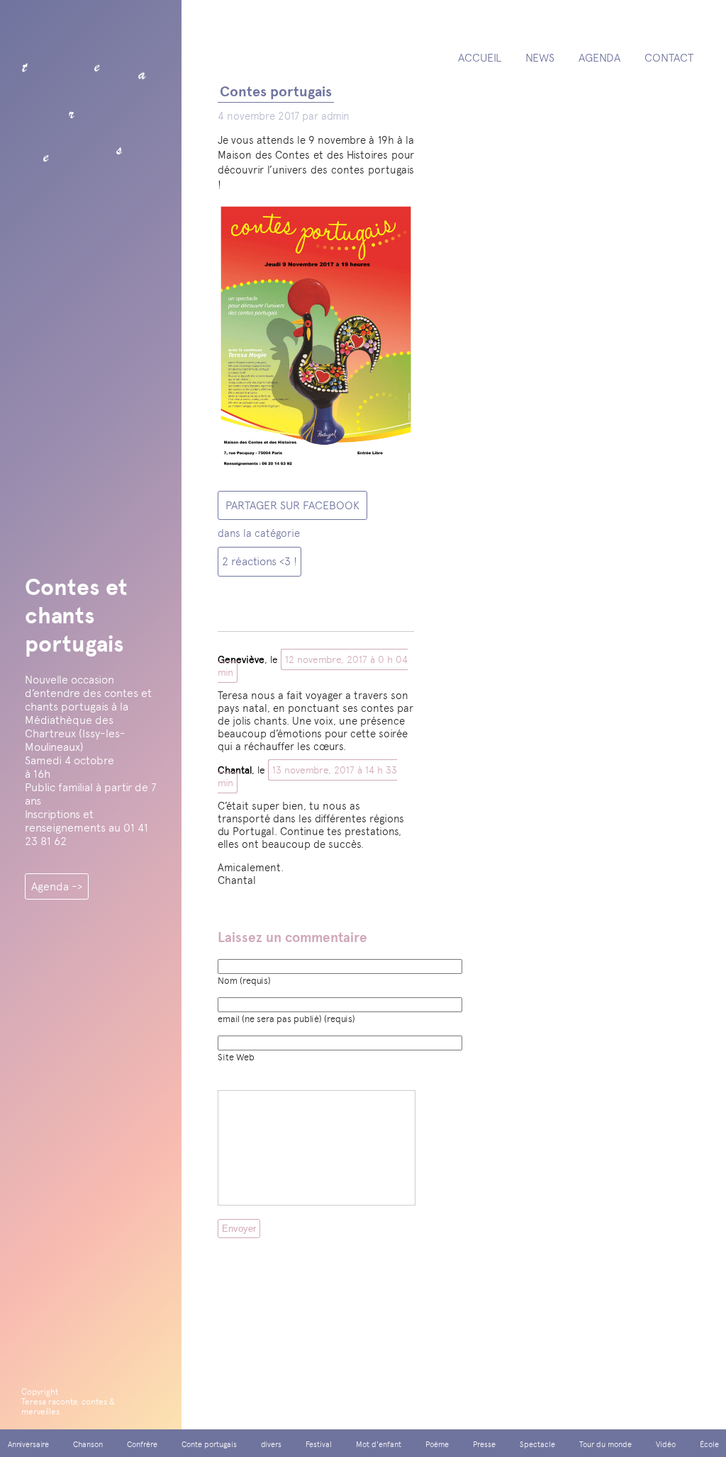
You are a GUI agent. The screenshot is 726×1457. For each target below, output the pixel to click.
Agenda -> (56, 886)
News (539, 57)
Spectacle (537, 1444)
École (709, 1444)
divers (271, 1444)
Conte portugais (209, 1444)
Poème (437, 1444)
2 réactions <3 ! (259, 561)
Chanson (88, 1444)
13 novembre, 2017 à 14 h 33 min (307, 776)
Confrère (142, 1444)
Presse (484, 1444)
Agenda (599, 57)
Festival (319, 1444)
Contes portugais (276, 92)
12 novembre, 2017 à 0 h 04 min (313, 666)
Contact (668, 57)
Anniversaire (28, 1444)
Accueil (479, 57)
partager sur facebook (292, 505)
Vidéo (666, 1444)
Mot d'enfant (378, 1444)
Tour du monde (605, 1444)
